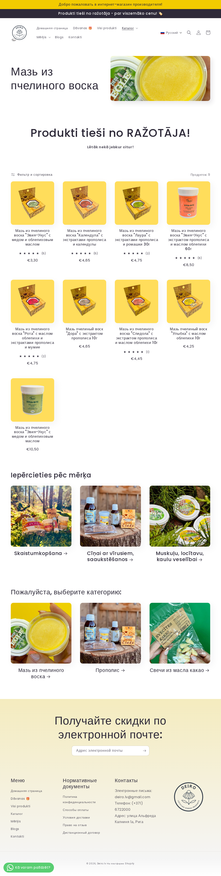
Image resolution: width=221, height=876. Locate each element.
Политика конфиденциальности (79, 799)
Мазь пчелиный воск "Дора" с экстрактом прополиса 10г (84, 333)
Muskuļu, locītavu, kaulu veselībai (180, 556)
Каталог (17, 814)
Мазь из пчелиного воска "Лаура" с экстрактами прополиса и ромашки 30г (136, 237)
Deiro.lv (101, 863)
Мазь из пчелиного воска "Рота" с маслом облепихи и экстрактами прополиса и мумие (32, 338)
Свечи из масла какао (177, 670)
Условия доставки (76, 817)
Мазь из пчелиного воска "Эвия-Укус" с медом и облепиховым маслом (32, 237)
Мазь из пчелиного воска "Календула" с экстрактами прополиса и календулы (84, 237)
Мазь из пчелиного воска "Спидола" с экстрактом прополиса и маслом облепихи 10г (136, 336)
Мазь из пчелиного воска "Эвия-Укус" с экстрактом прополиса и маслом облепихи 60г (188, 239)
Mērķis (16, 821)
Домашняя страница (26, 791)
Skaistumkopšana (38, 553)
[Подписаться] (144, 751)
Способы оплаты (75, 810)
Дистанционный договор (81, 832)
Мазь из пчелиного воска (41, 673)
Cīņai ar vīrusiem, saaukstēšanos (110, 556)
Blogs (15, 829)
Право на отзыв (75, 825)
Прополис (108, 670)
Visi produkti (20, 806)
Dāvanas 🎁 (20, 798)
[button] (129, 28)
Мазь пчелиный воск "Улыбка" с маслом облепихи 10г (188, 333)
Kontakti (17, 836)
